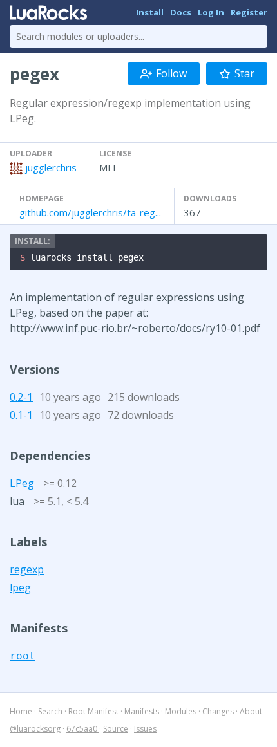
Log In (211, 12)
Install (150, 12)
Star (244, 73)
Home (21, 711)
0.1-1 (21, 415)
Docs (180, 12)
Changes (218, 711)
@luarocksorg (35, 728)
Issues (145, 728)
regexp (27, 569)
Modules (180, 711)
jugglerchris (51, 167)
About (251, 711)
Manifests (141, 711)
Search (50, 711)
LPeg (22, 483)
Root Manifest (93, 711)
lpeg (20, 587)
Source (115, 728)
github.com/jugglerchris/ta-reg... (90, 212)
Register (249, 12)
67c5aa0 (82, 728)
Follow (171, 73)
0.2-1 (21, 397)
